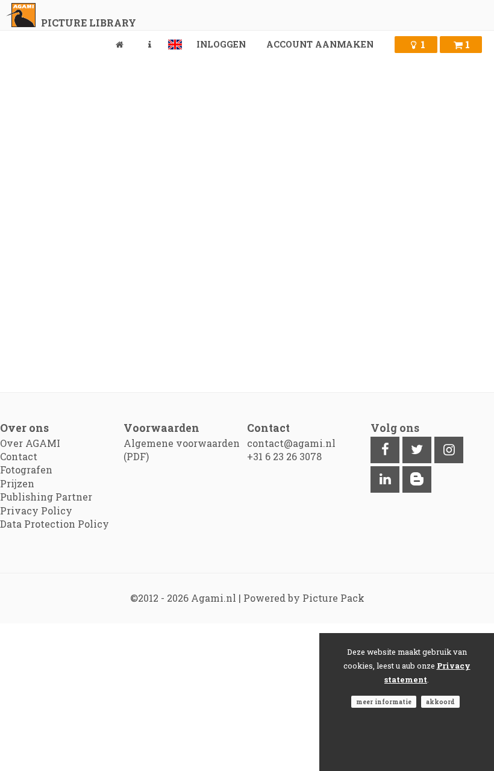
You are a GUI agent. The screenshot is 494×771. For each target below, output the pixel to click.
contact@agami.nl (291, 443)
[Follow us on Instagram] (448, 450)
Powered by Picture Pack (303, 598)
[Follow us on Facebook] (384, 450)
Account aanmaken (320, 44)
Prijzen (17, 483)
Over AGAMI (30, 443)
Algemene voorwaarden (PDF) (182, 450)
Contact (18, 456)
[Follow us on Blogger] (416, 479)
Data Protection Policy (54, 523)
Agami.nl (213, 598)
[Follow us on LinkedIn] (384, 479)
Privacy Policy (36, 510)
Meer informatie (383, 702)
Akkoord (440, 702)
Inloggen (221, 44)
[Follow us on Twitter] (416, 450)
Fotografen (26, 469)
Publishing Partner (46, 496)
